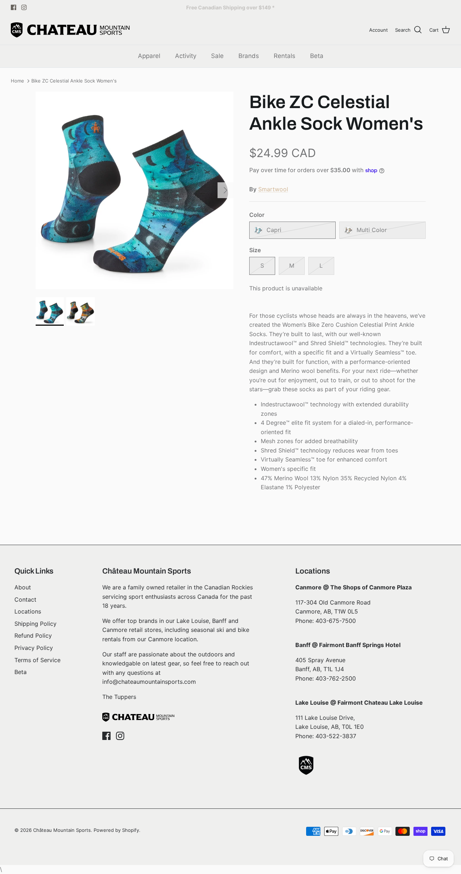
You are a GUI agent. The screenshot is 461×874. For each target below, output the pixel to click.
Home (17, 81)
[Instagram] (24, 7)
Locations (27, 611)
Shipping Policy (35, 623)
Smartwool (273, 189)
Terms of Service (37, 660)
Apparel (149, 55)
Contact (25, 599)
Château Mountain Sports (62, 830)
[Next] (225, 190)
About (22, 587)
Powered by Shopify (116, 830)
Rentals (284, 55)
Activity (185, 55)
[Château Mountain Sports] (70, 29)
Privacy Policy (33, 647)
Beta (316, 55)
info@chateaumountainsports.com (149, 681)
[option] (134, 190)
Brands (248, 55)
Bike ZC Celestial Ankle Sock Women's (74, 81)
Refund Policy (33, 635)
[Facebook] (13, 7)
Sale (217, 55)
